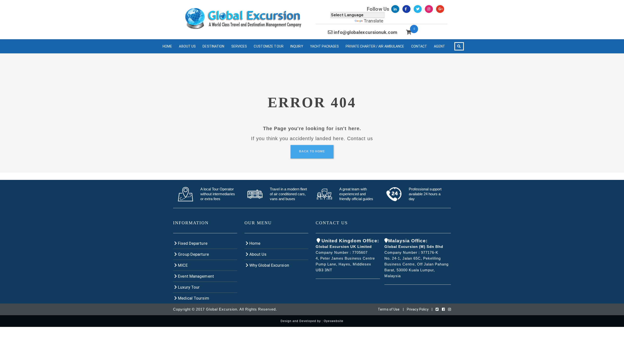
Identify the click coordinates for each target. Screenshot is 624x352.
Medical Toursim (193, 298)
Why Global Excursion (268, 265)
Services (239, 46)
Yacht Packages (324, 46)
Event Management (195, 276)
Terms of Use (389, 309)
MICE (182, 265)
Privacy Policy (418, 309)
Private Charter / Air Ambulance (375, 46)
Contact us (360, 138)
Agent (439, 46)
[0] (408, 32)
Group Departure (193, 254)
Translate (373, 21)
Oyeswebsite (333, 321)
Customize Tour (268, 46)
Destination (213, 46)
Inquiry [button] (296, 46)
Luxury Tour (188, 287)
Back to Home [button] (312, 151)
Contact (419, 46)
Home (167, 46)
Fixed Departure (192, 243)
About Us (187, 46)
